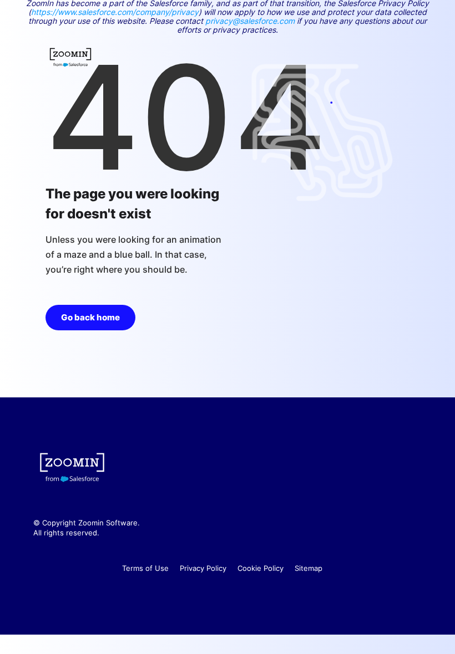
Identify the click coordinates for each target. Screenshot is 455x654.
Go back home (90, 317)
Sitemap (308, 568)
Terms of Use (145, 568)
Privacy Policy (203, 568)
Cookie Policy (260, 568)
